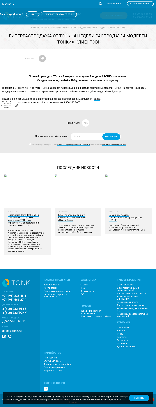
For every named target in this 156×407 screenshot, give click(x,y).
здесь (97, 98)
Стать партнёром (52, 361)
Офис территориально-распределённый (128, 289)
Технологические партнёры (57, 364)
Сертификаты (87, 291)
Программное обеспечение (57, 291)
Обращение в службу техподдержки (90, 312)
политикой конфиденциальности (104, 399)
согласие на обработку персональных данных (47, 399)
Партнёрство (50, 358)
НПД (82, 288)
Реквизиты (122, 340)
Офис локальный (125, 285)
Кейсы (120, 334)
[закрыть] (1, 105)
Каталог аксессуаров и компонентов (55, 295)
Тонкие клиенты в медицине (131, 305)
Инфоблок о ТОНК (53, 370)
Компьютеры (50, 288)
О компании (123, 327)
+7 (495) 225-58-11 (15, 295)
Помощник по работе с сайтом (95, 316)
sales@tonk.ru (114, 3)
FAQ (82, 294)
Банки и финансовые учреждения (127, 297)
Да (32, 14)
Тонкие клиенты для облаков (131, 293)
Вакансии (122, 343)
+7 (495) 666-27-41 (15, 299)
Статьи (84, 285)
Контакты (122, 337)
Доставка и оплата (126, 347)
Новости (45, 27)
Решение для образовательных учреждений (132, 315)
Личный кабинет (141, 3)
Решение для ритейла (127, 302)
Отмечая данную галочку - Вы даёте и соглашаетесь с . (79, 144)
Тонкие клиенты (52, 285)
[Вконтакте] (46, 389)
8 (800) (14, 309)
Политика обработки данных (7, 105)
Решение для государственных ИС (132, 309)
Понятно (139, 398)
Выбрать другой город (59, 14)
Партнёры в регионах (54, 367)
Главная (35, 27)
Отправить (111, 136)
